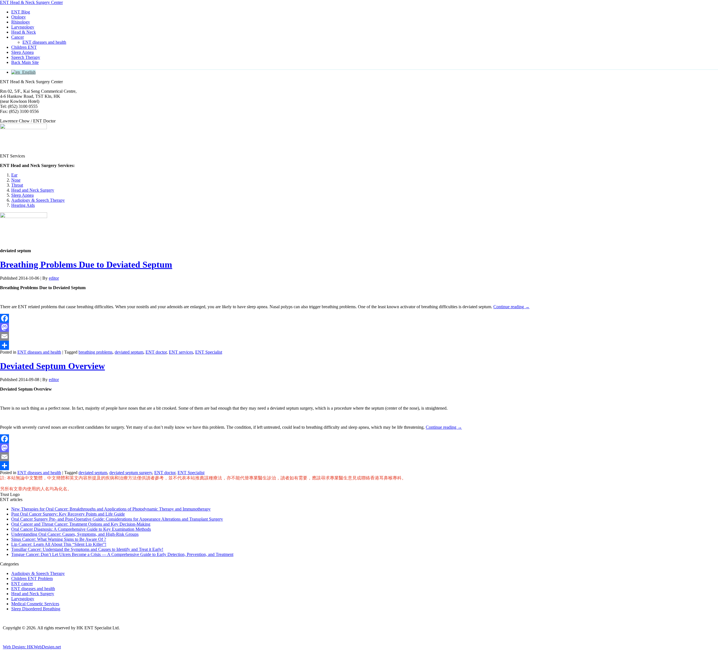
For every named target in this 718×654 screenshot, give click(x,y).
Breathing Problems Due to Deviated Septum (86, 264)
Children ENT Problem (32, 578)
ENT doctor (156, 352)
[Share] (359, 345)
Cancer (17, 37)
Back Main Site (25, 62)
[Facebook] (359, 318)
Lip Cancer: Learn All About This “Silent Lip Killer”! (58, 544)
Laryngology (22, 27)
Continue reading (511, 306)
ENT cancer (22, 583)
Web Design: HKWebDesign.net (32, 646)
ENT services (181, 352)
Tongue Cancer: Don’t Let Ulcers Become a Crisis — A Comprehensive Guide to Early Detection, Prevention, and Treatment (122, 554)
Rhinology (20, 22)
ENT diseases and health (44, 42)
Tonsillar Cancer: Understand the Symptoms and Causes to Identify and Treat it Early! (87, 549)
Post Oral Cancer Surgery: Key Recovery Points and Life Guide (68, 514)
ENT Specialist (208, 352)
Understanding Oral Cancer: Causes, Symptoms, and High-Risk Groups (75, 534)
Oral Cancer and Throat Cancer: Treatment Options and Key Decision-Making (80, 524)
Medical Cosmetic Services (35, 603)
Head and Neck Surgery (32, 190)
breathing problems (95, 352)
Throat (17, 185)
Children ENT (24, 47)
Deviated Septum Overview (52, 366)
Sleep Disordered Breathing (35, 608)
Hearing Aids (23, 205)
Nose (15, 180)
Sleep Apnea (22, 52)
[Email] (359, 336)
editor (54, 278)
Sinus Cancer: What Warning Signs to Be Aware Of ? (58, 539)
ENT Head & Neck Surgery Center (31, 2)
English (28, 72)
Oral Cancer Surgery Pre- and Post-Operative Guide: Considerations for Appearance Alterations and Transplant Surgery (117, 519)
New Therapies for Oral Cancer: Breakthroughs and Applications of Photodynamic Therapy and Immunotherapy (111, 509)
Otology (18, 17)
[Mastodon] (359, 327)
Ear (14, 175)
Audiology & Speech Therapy (38, 200)
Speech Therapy (25, 57)
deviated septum (129, 352)
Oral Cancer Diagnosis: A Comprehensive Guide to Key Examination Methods (81, 529)
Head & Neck (23, 32)
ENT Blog (20, 12)
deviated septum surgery (130, 472)
